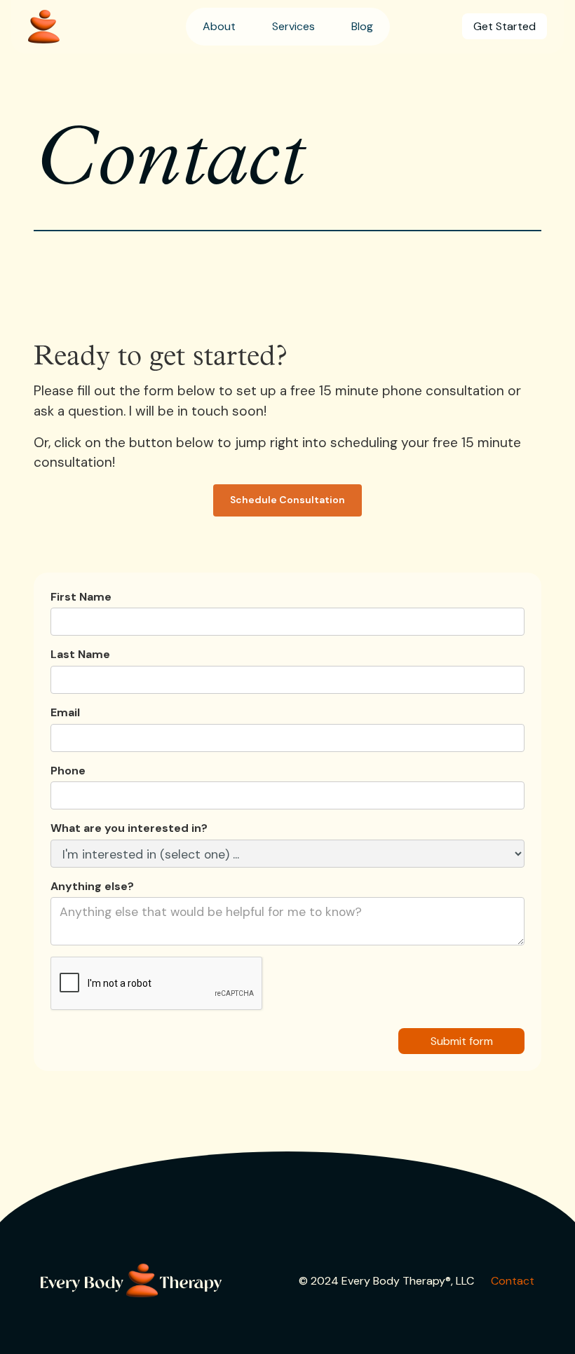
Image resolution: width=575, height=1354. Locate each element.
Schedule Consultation (287, 499)
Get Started (504, 26)
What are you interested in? (129, 828)
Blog (362, 26)
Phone (68, 770)
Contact (512, 1280)
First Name (80, 596)
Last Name (80, 654)
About (219, 26)
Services (293, 26)
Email (65, 712)
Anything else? (92, 886)
